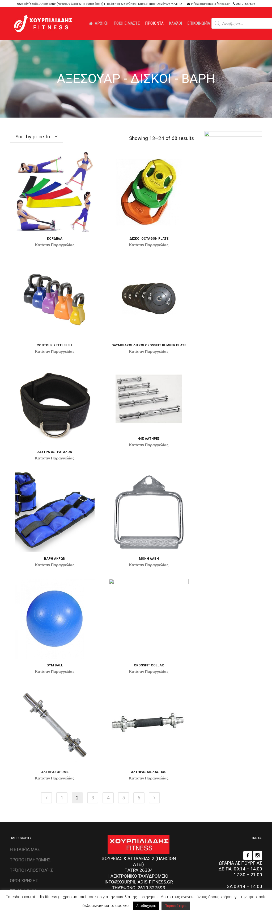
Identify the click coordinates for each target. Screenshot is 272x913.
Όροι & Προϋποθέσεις (86, 4)
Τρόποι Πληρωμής (30, 859)
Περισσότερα (175, 906)
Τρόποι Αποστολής (31, 870)
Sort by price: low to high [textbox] (39, 137)
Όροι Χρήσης (24, 880)
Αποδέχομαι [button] (146, 906)
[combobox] (36, 137)
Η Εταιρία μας (25, 849)
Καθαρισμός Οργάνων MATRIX (160, 4)
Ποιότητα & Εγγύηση (121, 4)
